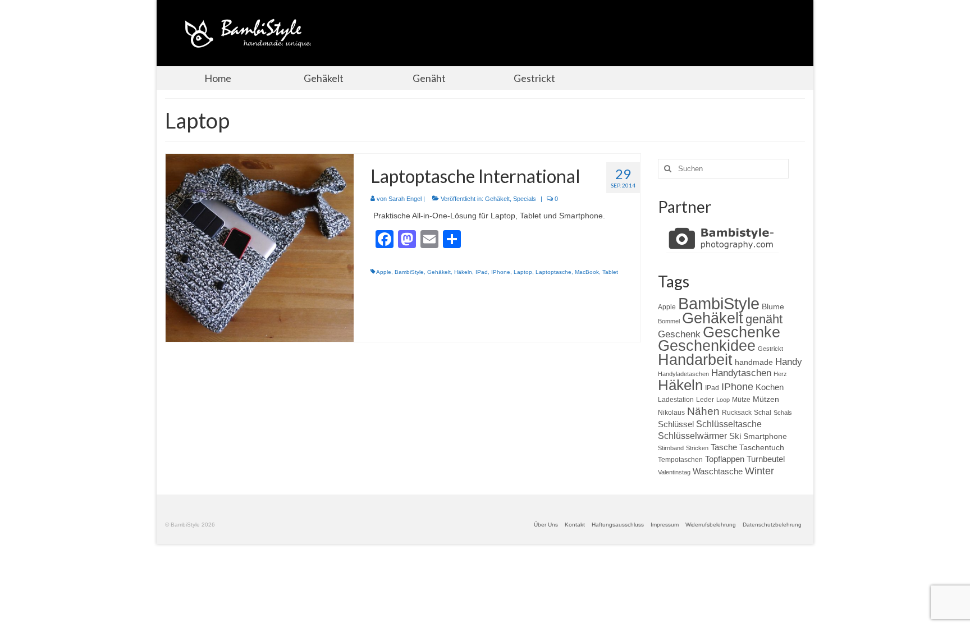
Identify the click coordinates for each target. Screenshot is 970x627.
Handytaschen (741, 373)
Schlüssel (676, 424)
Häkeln (463, 272)
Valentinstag (674, 472)
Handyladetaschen (683, 373)
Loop (723, 399)
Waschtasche (718, 471)
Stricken (697, 448)
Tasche (724, 447)
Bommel (669, 321)
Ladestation (676, 400)
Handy (788, 361)
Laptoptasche (553, 272)
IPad (481, 272)
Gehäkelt (497, 198)
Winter (759, 471)
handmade (754, 362)
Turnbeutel (766, 459)
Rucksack (737, 413)
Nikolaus (671, 413)
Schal (762, 413)
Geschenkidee (707, 345)
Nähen (703, 411)
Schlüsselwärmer (692, 436)
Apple (383, 272)
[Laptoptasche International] (260, 246)
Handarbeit (695, 359)
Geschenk (679, 334)
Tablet (610, 272)
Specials (524, 198)
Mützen (766, 399)
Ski (735, 436)
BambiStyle (409, 272)
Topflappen (724, 459)
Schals (783, 412)
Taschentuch (761, 447)
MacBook (587, 272)
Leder (705, 400)
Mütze (741, 400)
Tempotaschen (680, 460)
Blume (773, 306)
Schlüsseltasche (729, 424)
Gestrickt (770, 348)
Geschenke (741, 332)
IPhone (500, 272)
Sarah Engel (405, 198)
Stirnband (671, 448)
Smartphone (765, 436)
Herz (780, 373)
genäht (764, 319)
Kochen (770, 387)
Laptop (523, 272)
